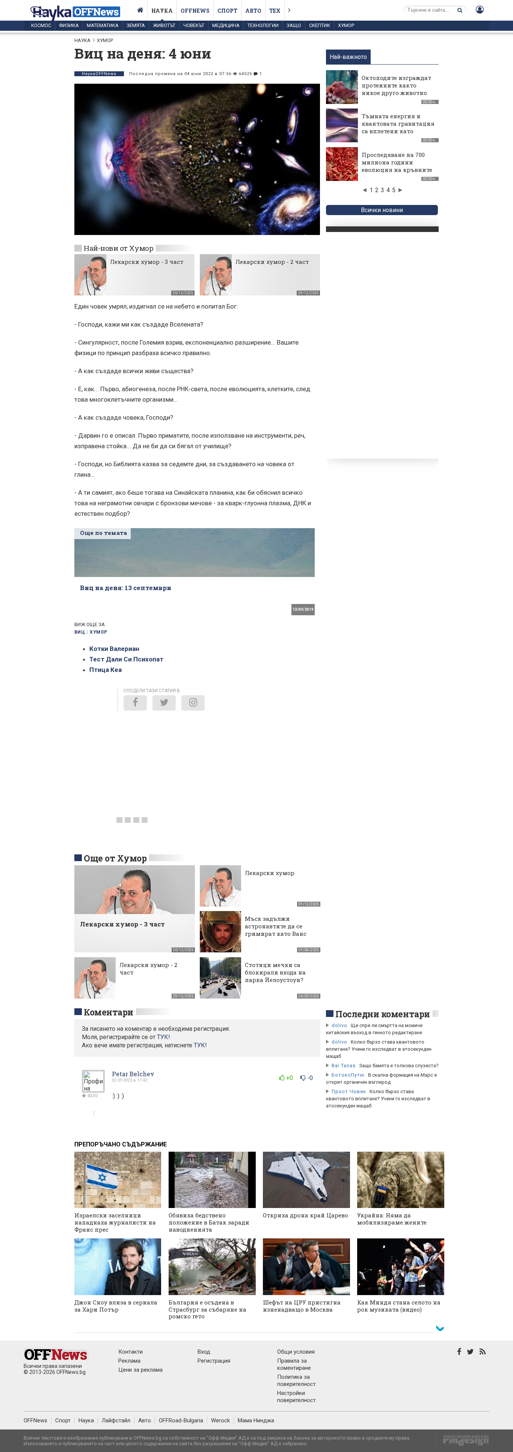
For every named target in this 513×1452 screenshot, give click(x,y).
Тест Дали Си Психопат (126, 659)
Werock (220, 1420)
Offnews (195, 10)
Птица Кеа (105, 669)
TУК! (163, 1037)
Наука (162, 10)
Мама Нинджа (256, 1420)
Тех (275, 10)
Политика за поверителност (296, 1380)
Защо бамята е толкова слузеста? (399, 1065)
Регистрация (214, 1360)
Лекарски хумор (269, 873)
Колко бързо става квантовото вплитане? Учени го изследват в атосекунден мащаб (379, 1049)
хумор (98, 632)
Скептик (319, 25)
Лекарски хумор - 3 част (146, 261)
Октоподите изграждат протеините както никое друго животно (396, 85)
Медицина (226, 25)
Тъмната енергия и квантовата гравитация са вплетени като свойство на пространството (398, 131)
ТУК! (200, 1045)
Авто (253, 10)
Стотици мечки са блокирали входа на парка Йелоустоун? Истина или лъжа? (275, 976)
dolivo (339, 1025)
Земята (136, 25)
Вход (204, 1351)
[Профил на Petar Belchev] (93, 1089)
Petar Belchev (133, 1074)
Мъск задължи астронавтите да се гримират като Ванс (275, 926)
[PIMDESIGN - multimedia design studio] (462, 1442)
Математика (103, 25)
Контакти (130, 1351)
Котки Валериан (114, 648)
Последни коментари (382, 1014)
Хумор (346, 25)
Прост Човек (349, 1091)
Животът (164, 25)
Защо (294, 25)
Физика (69, 25)
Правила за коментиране (294, 1364)
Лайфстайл (116, 1420)
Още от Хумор (115, 858)
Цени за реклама (140, 1369)
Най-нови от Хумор (118, 248)
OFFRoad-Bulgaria (181, 1420)
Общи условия (296, 1351)
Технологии (263, 25)
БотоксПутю (348, 1075)
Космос (41, 25)
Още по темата (103, 532)
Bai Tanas (344, 1065)
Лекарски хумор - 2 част (272, 261)
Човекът (193, 25)
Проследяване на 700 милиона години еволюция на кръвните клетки (397, 166)
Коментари (108, 1012)
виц (79, 632)
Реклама (129, 1360)
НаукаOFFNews (99, 73)
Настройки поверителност (296, 1397)
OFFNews (35, 1420)
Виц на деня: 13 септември (125, 587)
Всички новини (382, 210)
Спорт (227, 10)
